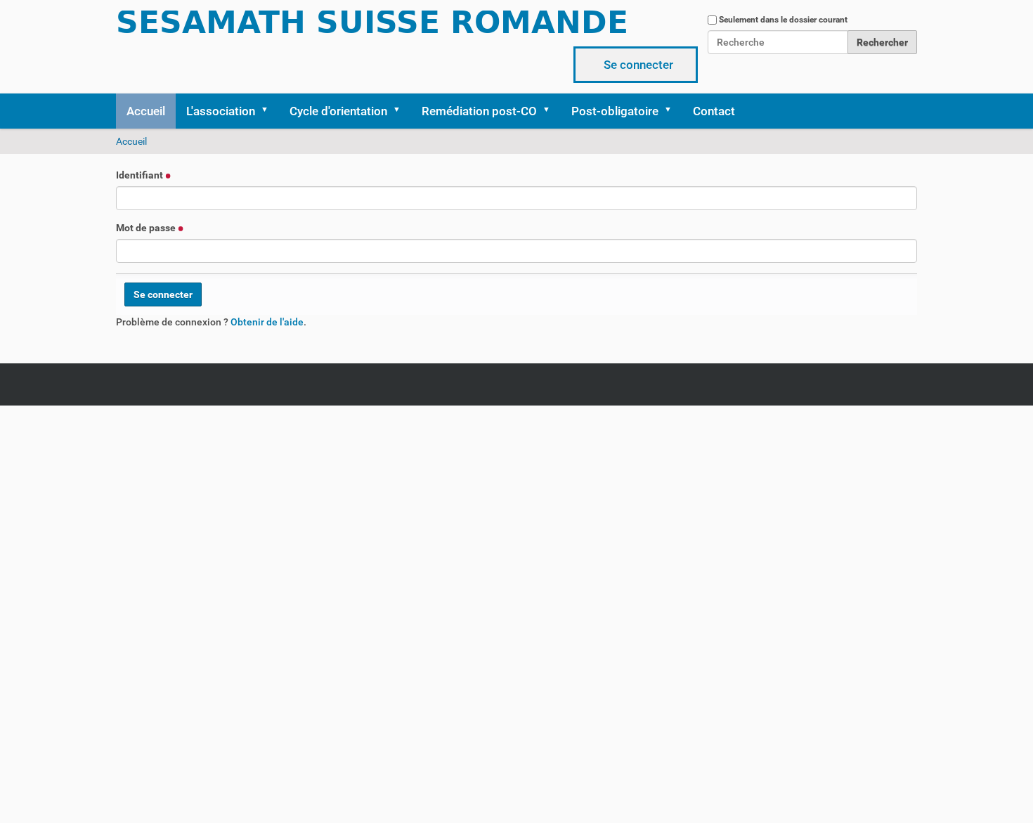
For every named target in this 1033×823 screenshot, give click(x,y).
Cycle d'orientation (338, 111)
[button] (269, 111)
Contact (714, 111)
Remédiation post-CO (479, 111)
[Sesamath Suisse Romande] (372, 27)
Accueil (145, 111)
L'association (220, 111)
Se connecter (638, 65)
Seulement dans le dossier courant (783, 20)
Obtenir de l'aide (267, 322)
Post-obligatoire (614, 111)
